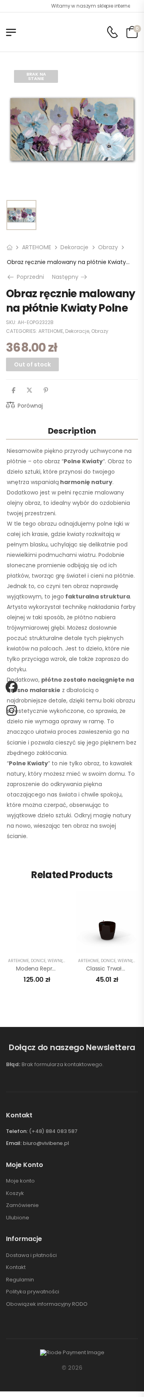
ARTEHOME (36, 247)
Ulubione (17, 1218)
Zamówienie (22, 1205)
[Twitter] (29, 390)
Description (72, 430)
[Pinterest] (46, 390)
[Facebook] (13, 390)
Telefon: (17, 1131)
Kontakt (16, 1267)
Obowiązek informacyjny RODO (47, 1304)
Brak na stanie (36, 76)
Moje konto (20, 1181)
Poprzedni (28, 277)
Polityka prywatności (32, 1292)
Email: (14, 1143)
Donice (38, 961)
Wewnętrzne (61, 961)
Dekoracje (74, 247)
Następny (70, 277)
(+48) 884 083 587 (53, 1131)
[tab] (72, 430)
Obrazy (108, 247)
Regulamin (20, 1280)
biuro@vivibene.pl (46, 1143)
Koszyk (15, 1193)
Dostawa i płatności (31, 1255)
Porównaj (30, 406)
